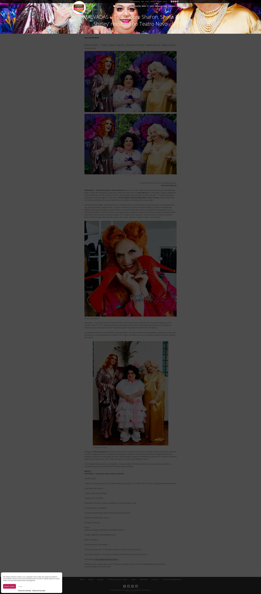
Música (118, 6)
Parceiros (159, 1)
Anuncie (147, 1)
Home (131, 1)
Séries (144, 6)
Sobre (142, 1)
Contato (165, 1)
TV (148, 6)
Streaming (171, 6)
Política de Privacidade (24, 590)
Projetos (153, 1)
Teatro (124, 6)
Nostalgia (180, 6)
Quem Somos (137, 1)
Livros (152, 6)
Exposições (137, 6)
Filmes (130, 6)
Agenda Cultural (161, 6)
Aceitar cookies (9, 586)
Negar (20, 586)
